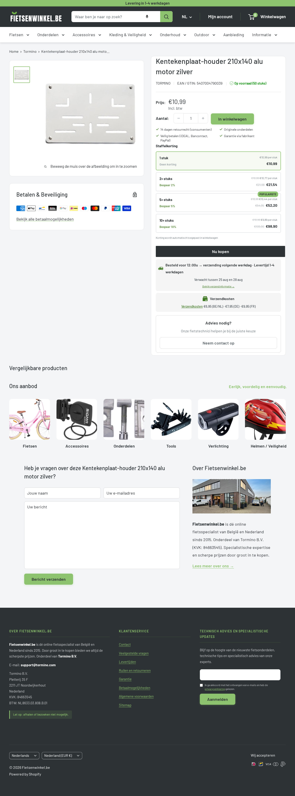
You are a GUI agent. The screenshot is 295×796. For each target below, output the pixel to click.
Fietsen (16, 34)
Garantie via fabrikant (239, 136)
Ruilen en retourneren (135, 670)
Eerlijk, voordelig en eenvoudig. (258, 386)
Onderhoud (170, 34)
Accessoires (84, 34)
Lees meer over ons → (213, 565)
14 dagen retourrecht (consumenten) (186, 129)
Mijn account (220, 16)
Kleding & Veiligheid (128, 34)
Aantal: (162, 118)
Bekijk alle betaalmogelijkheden (45, 218)
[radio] (218, 160)
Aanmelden (217, 699)
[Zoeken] (166, 16)
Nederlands (20, 755)
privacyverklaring (215, 688)
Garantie (125, 679)
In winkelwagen (232, 118)
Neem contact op (218, 342)
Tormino (30, 51)
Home (14, 51)
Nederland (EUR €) (58, 755)
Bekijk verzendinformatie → (218, 286)
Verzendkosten (192, 306)
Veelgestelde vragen (134, 653)
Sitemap (125, 705)
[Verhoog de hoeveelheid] (203, 118)
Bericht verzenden (49, 579)
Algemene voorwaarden (136, 696)
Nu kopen (220, 251)
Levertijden (127, 662)
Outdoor (202, 34)
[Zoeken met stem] (147, 16)
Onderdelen (48, 34)
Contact (125, 644)
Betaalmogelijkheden (134, 688)
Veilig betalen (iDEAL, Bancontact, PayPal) (184, 138)
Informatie (262, 34)
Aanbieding (233, 34)
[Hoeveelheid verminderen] (178, 118)
